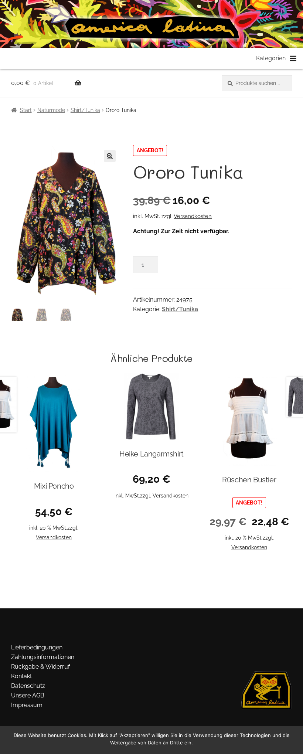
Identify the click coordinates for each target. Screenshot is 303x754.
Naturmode (51, 110)
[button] (110, 156)
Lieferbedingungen (36, 647)
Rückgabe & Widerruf (40, 666)
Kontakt (21, 676)
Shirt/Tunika (85, 110)
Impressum (26, 705)
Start (26, 110)
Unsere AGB (27, 695)
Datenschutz (28, 685)
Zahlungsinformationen (42, 656)
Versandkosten (193, 216)
